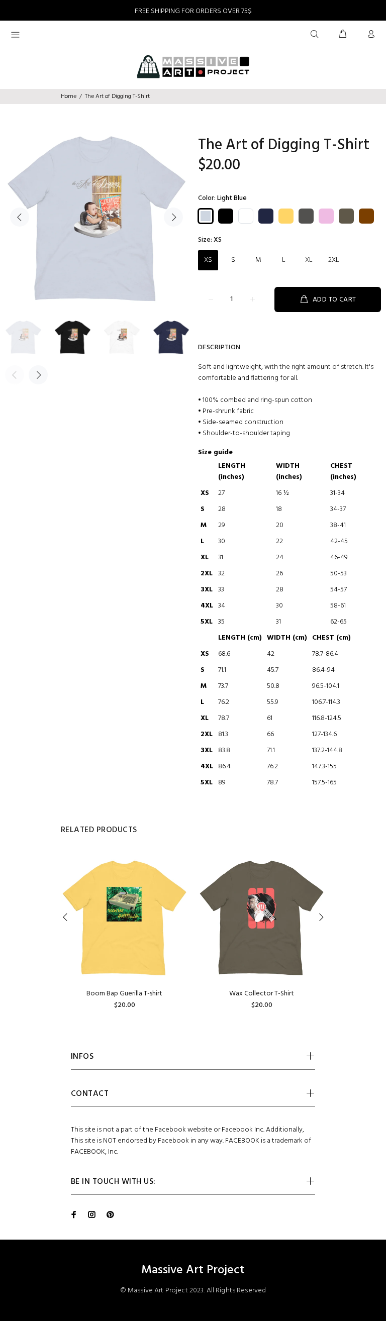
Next (173, 217)
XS (208, 260)
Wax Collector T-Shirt (261, 993)
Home (68, 96)
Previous (19, 217)
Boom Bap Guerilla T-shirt (124, 993)
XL (309, 260)
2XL (333, 260)
